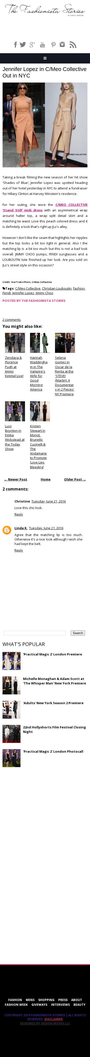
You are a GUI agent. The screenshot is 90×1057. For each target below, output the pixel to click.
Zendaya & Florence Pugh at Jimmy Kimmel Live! (14, 366)
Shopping (46, 1000)
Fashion (15, 1000)
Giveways (39, 1005)
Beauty (80, 1005)
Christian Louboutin (57, 288)
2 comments (11, 319)
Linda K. (21, 528)
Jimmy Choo (44, 293)
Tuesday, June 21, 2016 (49, 501)
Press (63, 1000)
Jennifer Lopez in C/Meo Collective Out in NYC (44, 72)
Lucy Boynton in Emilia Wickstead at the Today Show (14, 437)
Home (45, 479)
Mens (30, 1000)
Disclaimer (53, 1019)
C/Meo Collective (27, 288)
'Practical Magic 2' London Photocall (53, 751)
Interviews (60, 1005)
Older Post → (75, 479)
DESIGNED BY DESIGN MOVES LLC (45, 1023)
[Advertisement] (40, 807)
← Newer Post (15, 479)
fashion (79, 288)
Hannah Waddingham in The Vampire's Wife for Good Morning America (39, 373)
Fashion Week (16, 1005)
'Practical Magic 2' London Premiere (52, 654)
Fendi (6, 293)
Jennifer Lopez (23, 293)
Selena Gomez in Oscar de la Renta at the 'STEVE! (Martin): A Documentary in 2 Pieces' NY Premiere (64, 375)
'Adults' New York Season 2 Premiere (53, 703)
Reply (18, 514)
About (76, 1000)
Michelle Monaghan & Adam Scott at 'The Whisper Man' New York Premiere (54, 680)
